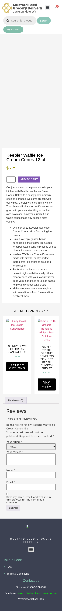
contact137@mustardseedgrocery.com (37, 593)
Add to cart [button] (47, 384)
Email (10, 482)
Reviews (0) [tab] (15, 400)
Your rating (14, 442)
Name (10, 470)
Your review (14, 452)
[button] (47, 7)
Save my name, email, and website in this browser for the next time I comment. (28, 499)
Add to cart (29, 179)
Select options (17, 367)
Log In (44, 20)
